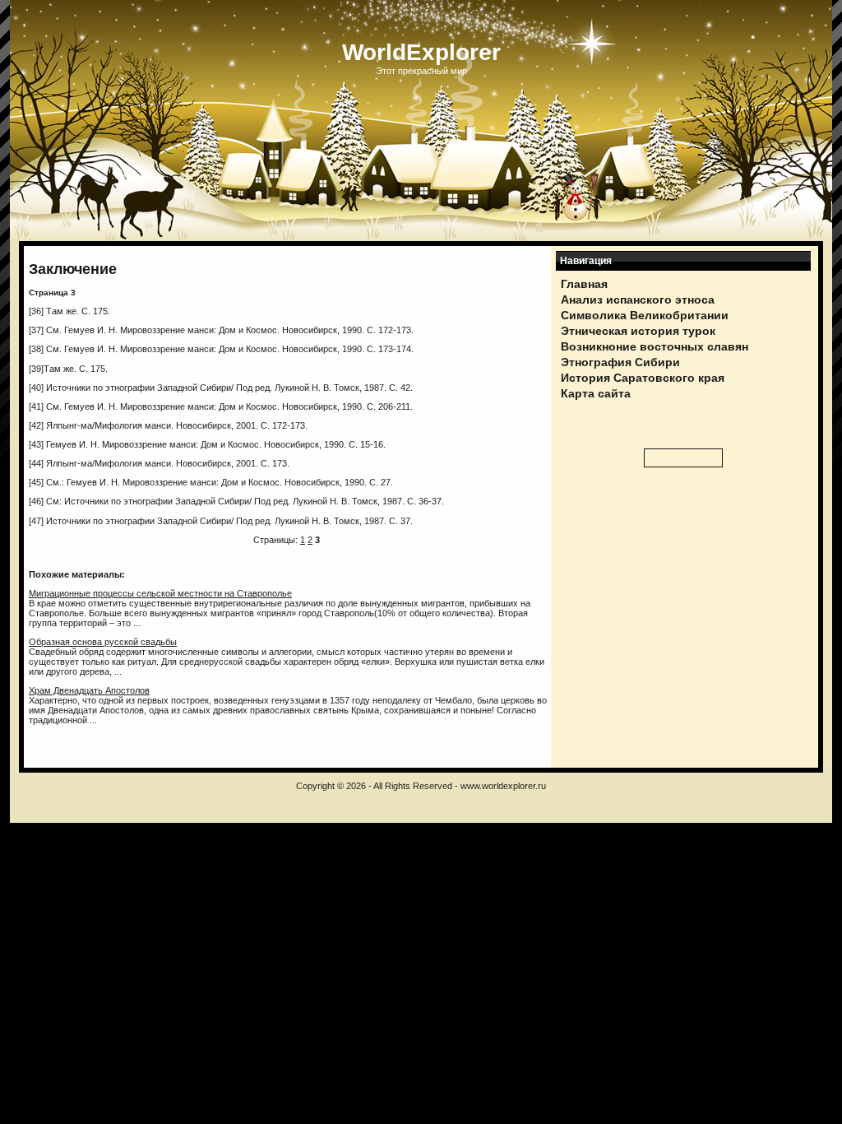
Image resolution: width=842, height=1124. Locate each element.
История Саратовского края (642, 377)
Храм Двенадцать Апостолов (89, 690)
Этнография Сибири (620, 362)
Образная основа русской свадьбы (103, 642)
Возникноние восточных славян (654, 346)
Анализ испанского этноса (638, 299)
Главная (584, 283)
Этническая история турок (638, 330)
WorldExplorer (421, 52)
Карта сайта (596, 393)
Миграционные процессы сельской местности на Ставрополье (160, 593)
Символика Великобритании (645, 315)
